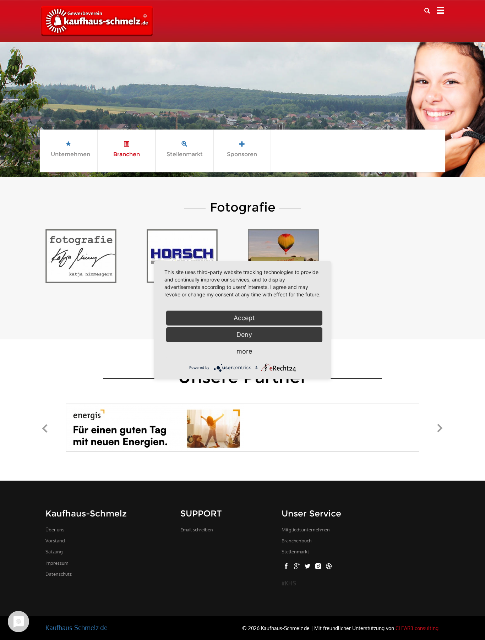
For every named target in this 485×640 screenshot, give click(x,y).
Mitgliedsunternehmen (306, 529)
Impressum (56, 563)
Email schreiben (196, 529)
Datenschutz (58, 574)
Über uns (54, 529)
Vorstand (55, 540)
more (244, 351)
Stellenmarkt (295, 551)
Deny (244, 334)
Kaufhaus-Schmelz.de (76, 627)
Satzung (54, 551)
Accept (244, 318)
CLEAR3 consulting (417, 628)
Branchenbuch (296, 540)
